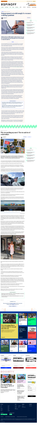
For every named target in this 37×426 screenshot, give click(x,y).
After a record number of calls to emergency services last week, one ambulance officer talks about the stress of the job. (12, 106)
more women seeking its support (17, 66)
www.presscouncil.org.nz (18, 419)
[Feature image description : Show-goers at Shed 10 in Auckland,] (21, 377)
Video (1, 405)
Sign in (34, 1)
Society (5, 11)
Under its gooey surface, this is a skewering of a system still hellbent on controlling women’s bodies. (12, 103)
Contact (16, 405)
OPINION (2, 11)
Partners (2, 409)
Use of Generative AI (16, 408)
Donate (23, 405)
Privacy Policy (2, 416)
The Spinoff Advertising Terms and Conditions (22, 416)
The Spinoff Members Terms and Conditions (10, 416)
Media (8, 409)
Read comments (12, 306)
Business (9, 410)
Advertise (19, 405)
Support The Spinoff (4, 1)
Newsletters (30, 405)
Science (1, 410)
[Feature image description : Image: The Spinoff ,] (8, 378)
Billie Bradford (5, 17)
